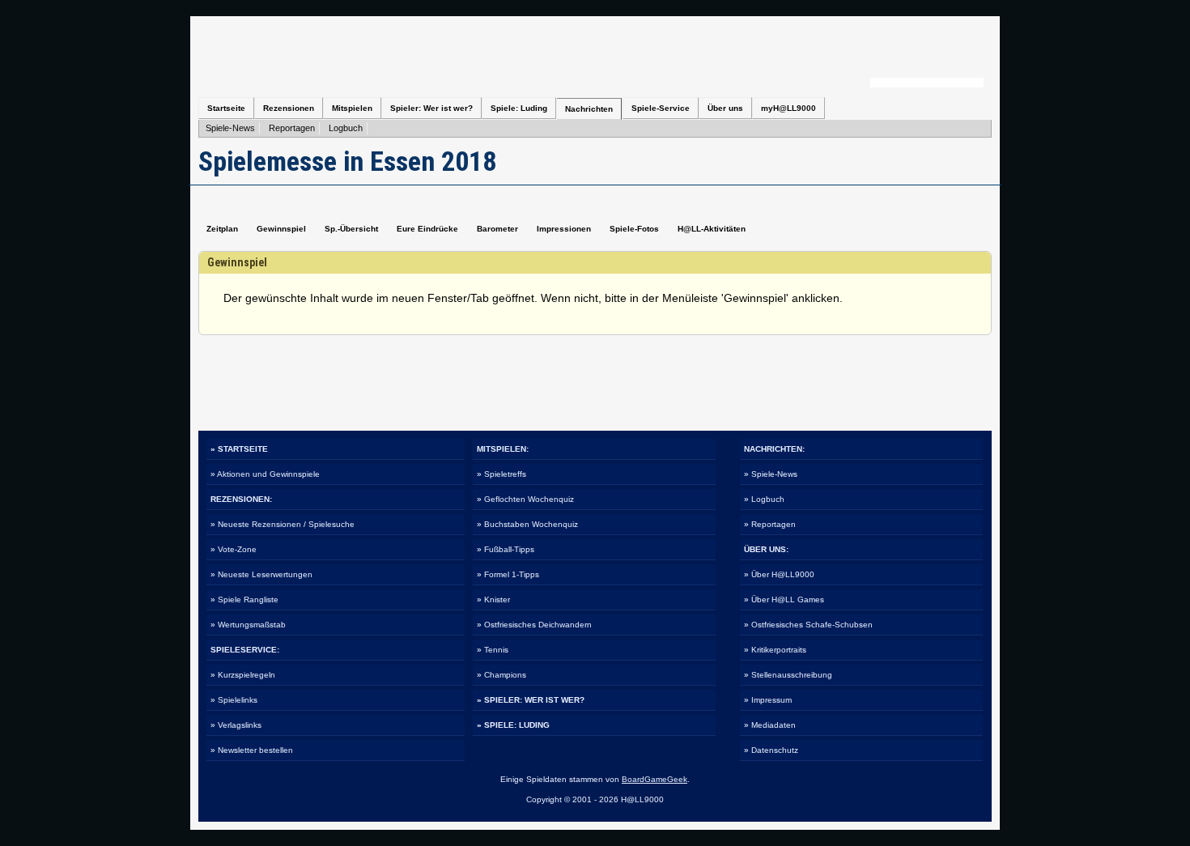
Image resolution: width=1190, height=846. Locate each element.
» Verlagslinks (235, 725)
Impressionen (564, 228)
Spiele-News (230, 128)
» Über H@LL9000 (779, 574)
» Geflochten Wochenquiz (525, 499)
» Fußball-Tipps (505, 549)
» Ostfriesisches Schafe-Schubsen (808, 624)
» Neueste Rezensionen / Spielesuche (282, 524)
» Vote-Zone (233, 549)
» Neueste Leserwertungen (261, 574)
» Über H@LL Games (784, 599)
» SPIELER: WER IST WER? (530, 699)
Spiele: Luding (519, 108)
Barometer (497, 228)
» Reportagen (770, 524)
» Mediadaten (770, 725)
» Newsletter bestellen (251, 750)
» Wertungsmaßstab (248, 624)
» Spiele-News (770, 474)
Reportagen (292, 128)
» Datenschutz (771, 750)
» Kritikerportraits (775, 649)
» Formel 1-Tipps (508, 574)
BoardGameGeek (654, 779)
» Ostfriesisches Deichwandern (534, 624)
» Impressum (768, 699)
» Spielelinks (233, 699)
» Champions (501, 674)
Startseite (226, 108)
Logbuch (346, 128)
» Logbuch (764, 499)
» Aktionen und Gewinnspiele (265, 474)
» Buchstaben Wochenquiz (527, 524)
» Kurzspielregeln (242, 674)
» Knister (493, 599)
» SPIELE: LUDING (513, 725)
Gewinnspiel (281, 228)
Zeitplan (222, 228)
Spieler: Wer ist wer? (431, 108)
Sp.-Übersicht (351, 228)
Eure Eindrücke (427, 228)
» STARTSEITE (239, 448)
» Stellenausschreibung (788, 674)
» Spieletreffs (501, 474)
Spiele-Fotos (634, 228)
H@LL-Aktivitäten (712, 228)
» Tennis (492, 649)
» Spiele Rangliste (244, 599)
